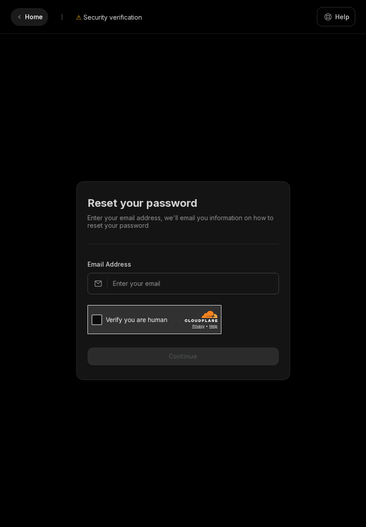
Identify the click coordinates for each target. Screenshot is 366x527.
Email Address (109, 264)
